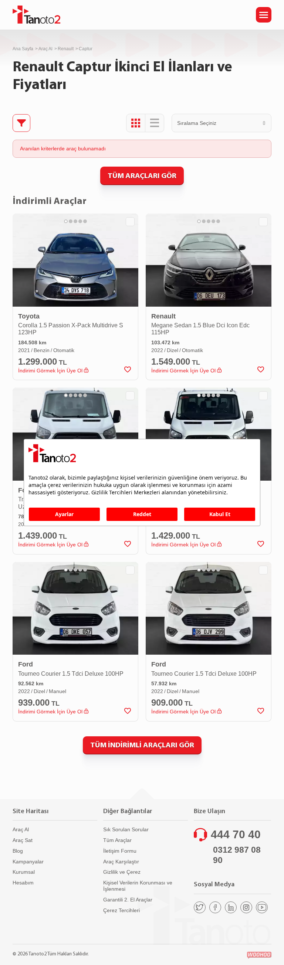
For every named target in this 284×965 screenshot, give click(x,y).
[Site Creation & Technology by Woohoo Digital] (259, 955)
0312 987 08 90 (237, 855)
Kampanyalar (28, 862)
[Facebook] (215, 907)
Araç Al (45, 48)
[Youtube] (262, 907)
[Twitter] (200, 907)
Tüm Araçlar (117, 840)
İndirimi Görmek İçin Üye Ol (51, 371)
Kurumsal (24, 872)
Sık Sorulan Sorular (126, 829)
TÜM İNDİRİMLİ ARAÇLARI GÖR (142, 744)
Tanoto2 (37, 14)
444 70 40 (236, 834)
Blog (18, 851)
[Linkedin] (231, 907)
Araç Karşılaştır (121, 862)
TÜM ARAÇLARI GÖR (142, 175)
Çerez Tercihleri (121, 910)
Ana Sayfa (23, 48)
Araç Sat (23, 840)
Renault (66, 48)
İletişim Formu (119, 851)
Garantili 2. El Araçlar (127, 900)
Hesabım (23, 883)
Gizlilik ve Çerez (122, 872)
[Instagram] (246, 907)
